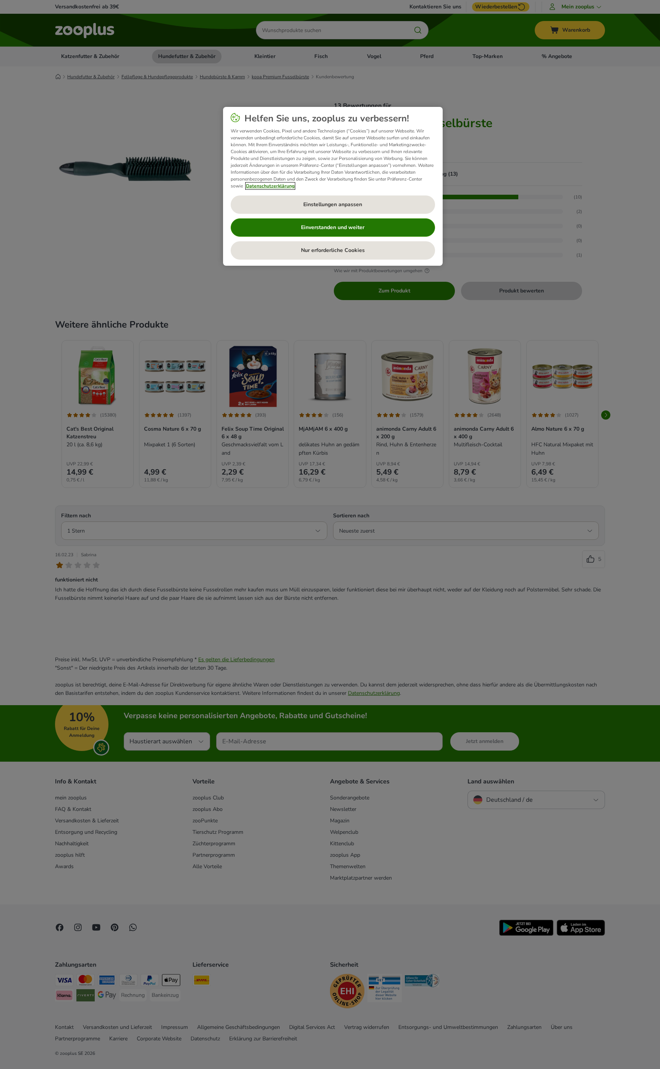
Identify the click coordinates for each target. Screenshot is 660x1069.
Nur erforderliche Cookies (333, 250)
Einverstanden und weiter (332, 227)
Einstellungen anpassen (332, 204)
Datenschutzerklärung (270, 186)
